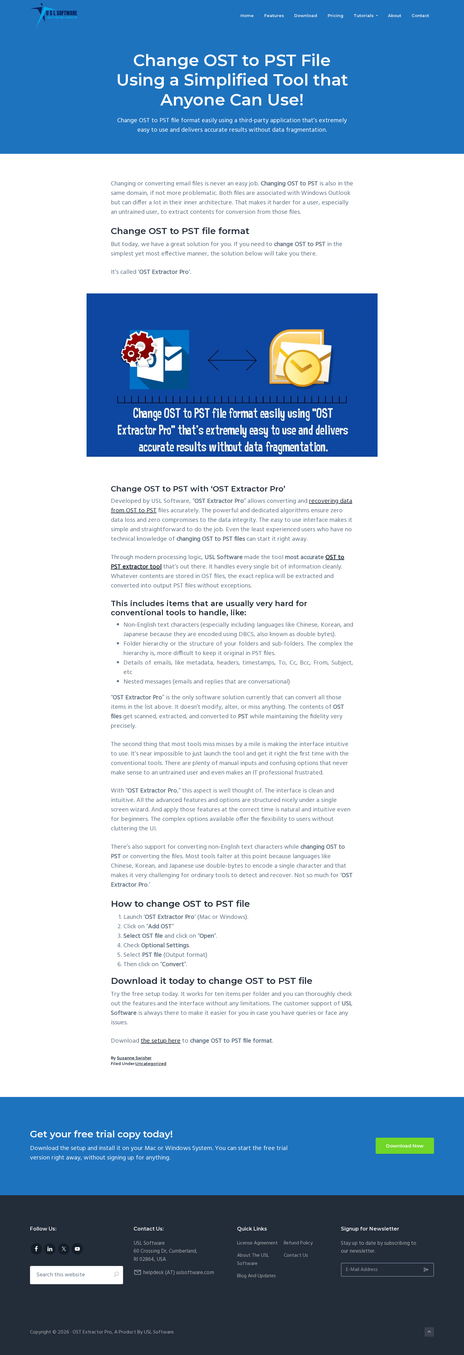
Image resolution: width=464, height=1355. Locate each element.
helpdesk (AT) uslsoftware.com (178, 1272)
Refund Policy (298, 1243)
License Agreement (257, 1243)
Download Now (405, 1146)
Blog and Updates (256, 1276)
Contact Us (296, 1256)
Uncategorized (150, 1063)
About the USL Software (253, 1260)
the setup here (161, 1041)
